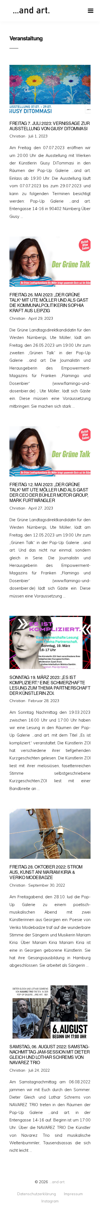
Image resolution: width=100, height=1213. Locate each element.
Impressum (73, 1194)
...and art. (57, 1181)
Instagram (50, 1201)
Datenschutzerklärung (36, 1194)
